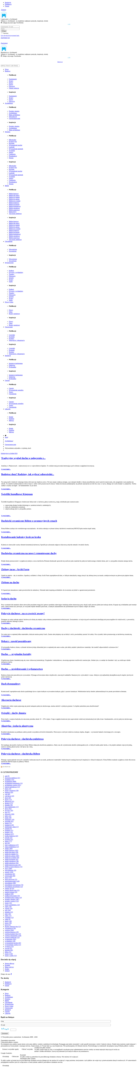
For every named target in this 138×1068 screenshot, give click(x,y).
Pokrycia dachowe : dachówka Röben (20, 753)
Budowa (7, 995)
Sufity (11, 281)
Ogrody (11, 388)
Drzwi (11, 310)
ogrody (9, 872)
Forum (7, 6)
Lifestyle (7, 1013)
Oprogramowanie (14, 118)
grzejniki (9, 821)
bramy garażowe (11, 790)
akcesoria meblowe (12, 778)
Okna (10, 312)
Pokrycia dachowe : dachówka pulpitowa (22, 739)
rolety (8, 906)
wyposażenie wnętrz (13, 945)
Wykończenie (9, 1004)
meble (9, 848)
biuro (8, 789)
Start (6, 437)
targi (8, 925)
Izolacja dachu (8, 598)
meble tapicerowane (13, 865)
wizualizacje (10, 928)
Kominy (11, 338)
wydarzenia (10, 939)
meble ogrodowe (12, 861)
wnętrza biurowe (12, 932)
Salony (11, 152)
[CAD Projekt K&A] (5, 768)
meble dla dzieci (11, 852)
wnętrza (9, 930)
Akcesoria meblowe (15, 213)
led (7, 843)
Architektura (13, 113)
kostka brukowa (11, 836)
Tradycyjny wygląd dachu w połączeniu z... (23, 458)
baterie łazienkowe (12, 787)
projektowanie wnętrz (13, 897)
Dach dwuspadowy (10, 683)
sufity (8, 916)
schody (8, 908)
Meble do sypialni (14, 201)
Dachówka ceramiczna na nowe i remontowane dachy (29, 553)
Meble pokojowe (14, 210)
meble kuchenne (11, 859)
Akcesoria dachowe (11, 700)
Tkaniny (11, 274)
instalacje (9, 825)
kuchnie (9, 839)
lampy (8, 841)
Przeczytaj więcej (129, 1049)
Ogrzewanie (9, 1008)
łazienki (9, 950)
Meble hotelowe (14, 203)
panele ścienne (11, 892)
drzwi (8, 809)
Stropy (11, 83)
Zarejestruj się (5, 38)
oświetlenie (10, 883)
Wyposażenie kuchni (15, 145)
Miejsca (11, 420)
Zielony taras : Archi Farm (15, 569)
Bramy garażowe (14, 314)
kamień (8, 828)
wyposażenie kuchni (13, 943)
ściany (9, 954)
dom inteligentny (12, 807)
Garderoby (12, 154)
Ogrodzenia (12, 394)
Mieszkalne (12, 140)
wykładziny (10, 941)
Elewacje (12, 86)
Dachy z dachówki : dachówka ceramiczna (23, 628)
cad (7, 794)
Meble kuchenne (14, 204)
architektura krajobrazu (14, 783)
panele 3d (9, 888)
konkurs (9, 834)
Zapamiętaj (5, 33)
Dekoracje (12, 276)
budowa (9, 792)
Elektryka (12, 365)
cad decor (9, 796)
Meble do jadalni (14, 197)
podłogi (9, 894)
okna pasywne (11, 879)
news (8, 868)
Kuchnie (11, 143)
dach (8, 798)
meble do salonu (12, 856)
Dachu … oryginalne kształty (16, 654)
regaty (8, 903)
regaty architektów (12, 905)
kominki (9, 830)
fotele (8, 818)
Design (11, 158)
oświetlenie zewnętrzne (14, 887)
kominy (9, 832)
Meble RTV (13, 212)
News (7, 993)
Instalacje (8, 1010)
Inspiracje (8, 2)
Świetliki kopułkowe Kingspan (17, 494)
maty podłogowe (12, 845)
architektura (10, 781)
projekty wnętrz (12, 901)
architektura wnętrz (13, 785)
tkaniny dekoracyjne (13, 926)
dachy (8, 799)
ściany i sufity (11, 955)
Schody (11, 278)
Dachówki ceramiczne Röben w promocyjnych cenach (29, 520)
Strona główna (9, 963)
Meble (7, 1000)
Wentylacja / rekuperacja (17, 340)
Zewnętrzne (12, 251)
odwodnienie (10, 870)
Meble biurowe (14, 193)
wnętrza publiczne (12, 937)
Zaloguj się (60, 62)
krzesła (8, 838)
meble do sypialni (12, 857)
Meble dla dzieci (14, 195)
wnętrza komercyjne (13, 934)
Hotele (11, 417)
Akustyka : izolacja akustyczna (17, 726)
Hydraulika (12, 367)
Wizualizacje (13, 117)
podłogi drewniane (12, 896)
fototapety (9, 819)
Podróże (11, 419)
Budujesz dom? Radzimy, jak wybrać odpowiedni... (27, 474)
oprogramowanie (12, 881)
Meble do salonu (14, 199)
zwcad (8, 948)
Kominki (12, 337)
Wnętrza (7, 999)
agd (7, 776)
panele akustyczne (12, 890)
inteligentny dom (12, 827)
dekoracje (9, 801)
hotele (8, 823)
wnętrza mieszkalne (13, 935)
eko (7, 812)
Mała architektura (14, 115)
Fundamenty (13, 79)
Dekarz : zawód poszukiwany (16, 641)
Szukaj (7, 969)
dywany (9, 810)
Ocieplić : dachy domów (13, 713)
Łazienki (11, 147)
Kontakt (7, 965)
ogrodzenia (10, 874)
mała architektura (12, 847)
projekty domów (12, 899)
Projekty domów (14, 111)
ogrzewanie (10, 876)
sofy (8, 910)
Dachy (11, 84)
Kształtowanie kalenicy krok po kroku (21, 537)
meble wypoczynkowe (13, 867)
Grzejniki (12, 335)
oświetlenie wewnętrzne (14, 885)
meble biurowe (11, 850)
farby (8, 816)
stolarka (9, 912)
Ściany (11, 81)
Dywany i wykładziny (16, 272)
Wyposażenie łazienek (16, 149)
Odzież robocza (14, 88)
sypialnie (9, 917)
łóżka (8, 952)
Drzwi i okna (9, 1006)
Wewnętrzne (13, 249)
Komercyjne (13, 141)
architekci (9, 779)
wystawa (9, 946)
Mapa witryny (9, 967)
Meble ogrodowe (14, 208)
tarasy (8, 923)
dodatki (9, 805)
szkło (7, 919)
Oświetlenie (8, 1002)
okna (8, 877)
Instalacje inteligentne (16, 363)
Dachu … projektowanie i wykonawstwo (22, 669)
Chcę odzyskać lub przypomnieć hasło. (10, 35)
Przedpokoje (13, 156)
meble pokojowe (11, 863)
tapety (8, 921)
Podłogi (11, 270)
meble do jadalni (11, 854)
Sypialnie (12, 150)
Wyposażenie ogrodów (16, 390)
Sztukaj (7, 971)
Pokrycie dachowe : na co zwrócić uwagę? (23, 613)
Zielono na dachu (10, 582)
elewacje (9, 814)
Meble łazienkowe (15, 206)
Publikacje (8, 4)
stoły (8, 914)
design (9, 803)
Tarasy (11, 392)
